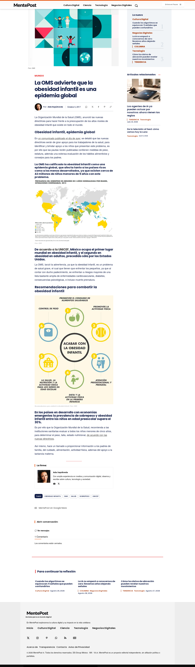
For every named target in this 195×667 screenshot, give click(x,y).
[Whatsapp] (56, 638)
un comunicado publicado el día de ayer (59, 138)
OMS (66, 496)
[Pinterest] (104, 106)
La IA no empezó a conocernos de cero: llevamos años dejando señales (143, 40)
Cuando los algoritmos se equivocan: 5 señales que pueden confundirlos (145, 25)
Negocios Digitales (142, 33)
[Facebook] (98, 106)
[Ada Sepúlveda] (39, 107)
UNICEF (95, 496)
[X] (92, 106)
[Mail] (54, 483)
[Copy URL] (110, 106)
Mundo (39, 76)
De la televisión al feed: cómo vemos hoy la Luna (143, 130)
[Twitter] (28, 638)
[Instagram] (37, 638)
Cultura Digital (140, 19)
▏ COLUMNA (138, 47)
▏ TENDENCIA (139, 62)
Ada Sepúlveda (55, 107)
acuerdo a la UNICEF (54, 249)
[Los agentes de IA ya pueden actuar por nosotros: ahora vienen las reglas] (143, 90)
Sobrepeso (85, 496)
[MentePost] (25, 4)
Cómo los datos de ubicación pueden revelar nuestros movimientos (144, 57)
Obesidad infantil (52, 496)
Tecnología (138, 51)
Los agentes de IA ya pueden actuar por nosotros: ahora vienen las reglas (143, 111)
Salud (73, 496)
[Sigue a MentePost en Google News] (75, 638)
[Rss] (65, 638)
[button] (136, 5)
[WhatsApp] (86, 106)
